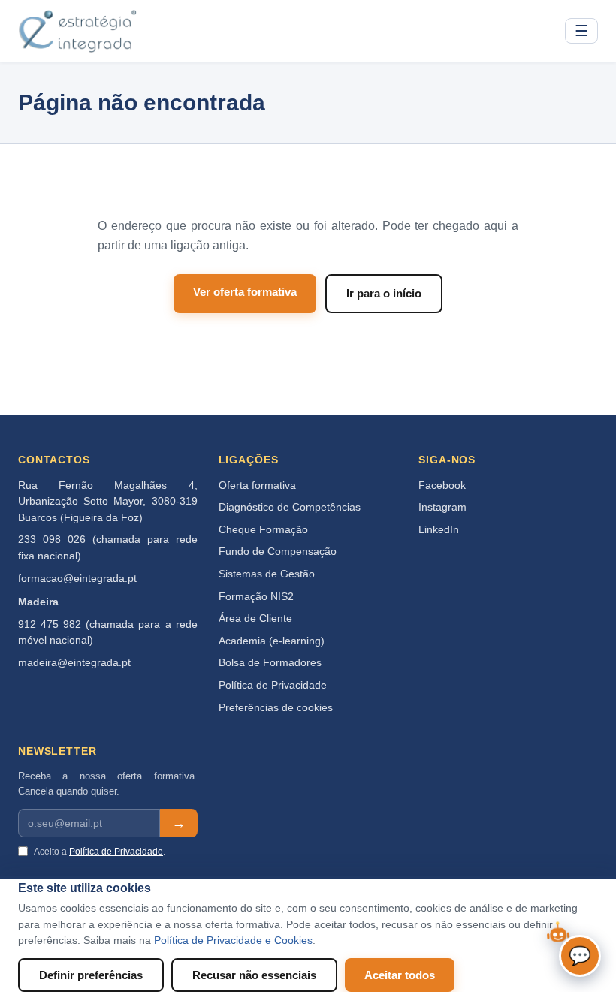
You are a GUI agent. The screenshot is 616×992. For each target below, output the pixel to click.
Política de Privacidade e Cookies (233, 940)
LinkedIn (438, 529)
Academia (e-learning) (272, 641)
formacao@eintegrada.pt (77, 578)
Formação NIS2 (256, 596)
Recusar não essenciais (254, 975)
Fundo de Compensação (278, 551)
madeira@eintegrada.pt (74, 662)
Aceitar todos (399, 975)
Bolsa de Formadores (270, 662)
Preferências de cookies (276, 707)
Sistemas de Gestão (267, 574)
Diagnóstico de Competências (290, 507)
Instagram (442, 507)
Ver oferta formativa (245, 291)
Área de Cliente (255, 618)
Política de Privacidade (273, 685)
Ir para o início (383, 293)
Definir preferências (91, 975)
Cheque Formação (263, 529)
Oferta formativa (257, 485)
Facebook (442, 485)
